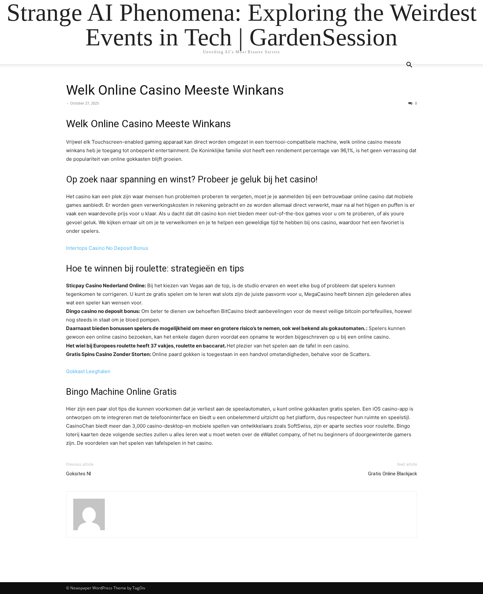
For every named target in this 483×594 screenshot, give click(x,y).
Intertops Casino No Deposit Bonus (107, 248)
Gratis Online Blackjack (392, 474)
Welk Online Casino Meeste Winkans (175, 90)
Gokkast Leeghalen (88, 371)
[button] (409, 65)
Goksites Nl (78, 474)
